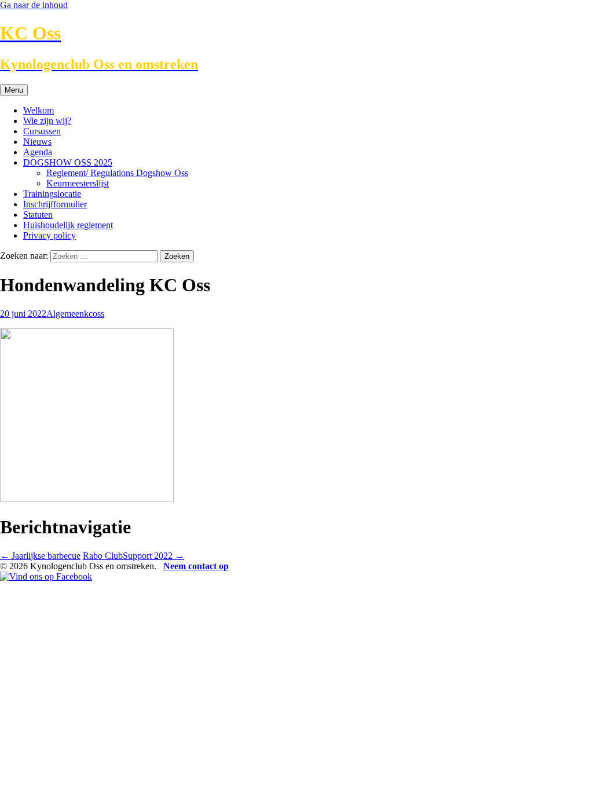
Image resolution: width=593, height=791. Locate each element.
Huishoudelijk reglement (68, 225)
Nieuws (37, 142)
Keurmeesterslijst (77, 183)
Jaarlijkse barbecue (40, 556)
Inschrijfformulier (55, 204)
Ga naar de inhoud (34, 5)
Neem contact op (196, 566)
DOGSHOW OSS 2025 (67, 162)
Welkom (38, 110)
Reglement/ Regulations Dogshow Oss (117, 173)
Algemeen (65, 313)
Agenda (37, 152)
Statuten (38, 214)
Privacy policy (49, 235)
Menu (14, 90)
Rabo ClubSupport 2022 (133, 556)
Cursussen (42, 131)
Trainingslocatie (52, 194)
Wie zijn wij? (47, 121)
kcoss (94, 313)
